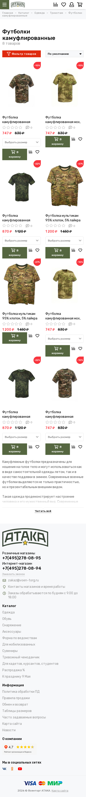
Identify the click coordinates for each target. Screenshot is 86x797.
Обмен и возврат (15, 704)
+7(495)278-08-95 (21, 558)
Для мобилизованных (18, 644)
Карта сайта (12, 724)
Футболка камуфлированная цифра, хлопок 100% (17, 414)
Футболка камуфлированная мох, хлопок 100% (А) (62, 119)
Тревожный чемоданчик (20, 657)
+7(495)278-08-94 (21, 568)
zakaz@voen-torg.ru (23, 580)
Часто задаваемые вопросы (24, 717)
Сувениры (10, 651)
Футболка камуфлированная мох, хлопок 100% (62, 316)
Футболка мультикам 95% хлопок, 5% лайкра (19, 316)
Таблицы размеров (17, 711)
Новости (9, 730)
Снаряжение (11, 625)
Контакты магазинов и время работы (36, 587)
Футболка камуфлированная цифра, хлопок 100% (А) (20, 218)
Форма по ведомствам (19, 638)
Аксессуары (11, 632)
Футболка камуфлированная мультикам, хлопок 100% (64, 414)
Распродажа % (13, 670)
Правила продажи (16, 698)
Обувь (6, 619)
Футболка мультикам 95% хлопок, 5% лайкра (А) (62, 218)
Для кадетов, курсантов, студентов (30, 664)
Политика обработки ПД (21, 692)
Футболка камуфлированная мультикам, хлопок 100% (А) (21, 119)
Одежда (8, 612)
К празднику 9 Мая (16, 677)
